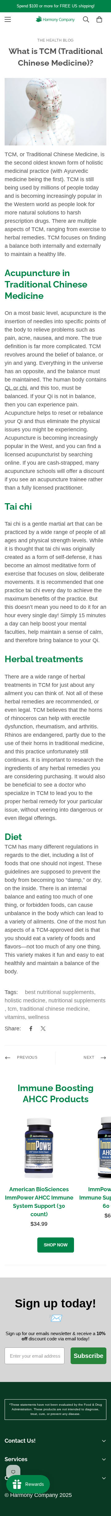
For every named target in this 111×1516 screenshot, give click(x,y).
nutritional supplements (76, 1000)
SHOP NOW (56, 1244)
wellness (38, 1017)
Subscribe (88, 1355)
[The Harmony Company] (55, 19)
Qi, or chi (16, 388)
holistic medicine (25, 1000)
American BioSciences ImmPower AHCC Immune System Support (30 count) (39, 1201)
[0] (99, 19)
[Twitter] (43, 1028)
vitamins (15, 1017)
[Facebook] (31, 1028)
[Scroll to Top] (100, 1469)
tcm (12, 1009)
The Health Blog (55, 40)
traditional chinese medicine (54, 1009)
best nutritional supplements (59, 992)
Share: (13, 1028)
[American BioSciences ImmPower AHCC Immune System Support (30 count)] (39, 1146)
